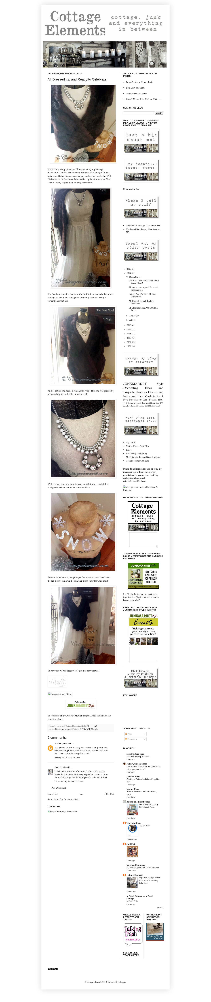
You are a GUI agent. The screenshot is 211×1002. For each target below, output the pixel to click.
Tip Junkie (130, 442)
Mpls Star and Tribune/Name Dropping (143, 456)
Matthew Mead (154, 406)
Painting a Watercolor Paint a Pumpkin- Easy (143, 780)
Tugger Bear (144, 825)
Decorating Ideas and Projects (67, 729)
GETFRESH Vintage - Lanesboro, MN (143, 225)
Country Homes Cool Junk (137, 460)
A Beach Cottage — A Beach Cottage (140, 897)
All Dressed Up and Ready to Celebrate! (77, 79)
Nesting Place (133, 789)
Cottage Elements (135, 875)
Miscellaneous (135, 399)
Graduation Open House (136, 93)
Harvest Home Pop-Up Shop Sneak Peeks (148, 805)
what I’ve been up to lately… (139, 756)
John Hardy (60, 767)
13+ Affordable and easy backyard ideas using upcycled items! (143, 767)
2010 (129, 337)
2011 (129, 333)
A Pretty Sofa (132, 901)
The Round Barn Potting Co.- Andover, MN (143, 230)
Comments (132, 739)
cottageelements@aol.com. (135, 480)
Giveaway (132, 403)
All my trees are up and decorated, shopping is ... (144, 288)
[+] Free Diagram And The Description (143, 867)
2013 (129, 325)
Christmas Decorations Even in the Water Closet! (144, 281)
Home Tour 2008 (143, 403)
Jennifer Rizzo (133, 776)
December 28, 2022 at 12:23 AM (69, 781)
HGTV (129, 449)
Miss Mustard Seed (135, 753)
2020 (129, 268)
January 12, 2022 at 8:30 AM (67, 757)
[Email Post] (95, 726)
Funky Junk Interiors (137, 763)
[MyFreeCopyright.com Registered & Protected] (143, 490)
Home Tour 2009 (156, 403)
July (131, 319)
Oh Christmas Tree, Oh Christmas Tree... (143, 309)
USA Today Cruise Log (136, 453)
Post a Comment (58, 787)
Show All (160, 908)
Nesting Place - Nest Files (137, 446)
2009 (129, 342)
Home (81, 793)
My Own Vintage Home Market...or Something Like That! (149, 880)
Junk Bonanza (149, 399)
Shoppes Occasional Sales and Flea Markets (143, 394)
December (134, 276)
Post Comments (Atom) (70, 799)
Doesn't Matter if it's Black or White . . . (144, 98)
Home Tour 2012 (142, 406)
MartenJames (61, 743)
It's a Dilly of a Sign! (135, 87)
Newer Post (53, 793)
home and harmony (136, 865)
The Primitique (134, 822)
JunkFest (131, 843)
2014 (129, 273)
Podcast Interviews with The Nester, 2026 (141, 793)
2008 (129, 346)
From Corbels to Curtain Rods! (139, 82)
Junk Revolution (129, 406)
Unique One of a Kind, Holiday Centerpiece (142, 295)
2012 (129, 329)
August (132, 315)
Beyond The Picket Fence (138, 801)
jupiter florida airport (78, 777)
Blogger (122, 981)
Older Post (109, 793)
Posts (129, 733)
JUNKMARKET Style (89, 729)
